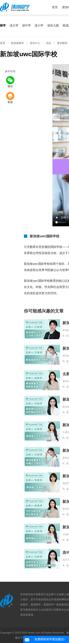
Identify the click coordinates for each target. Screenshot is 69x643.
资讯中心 (35, 43)
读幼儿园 (53, 25)
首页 (55, 7)
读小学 (39, 25)
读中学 (26, 25)
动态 (48, 43)
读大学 (14, 25)
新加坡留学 (17, 43)
